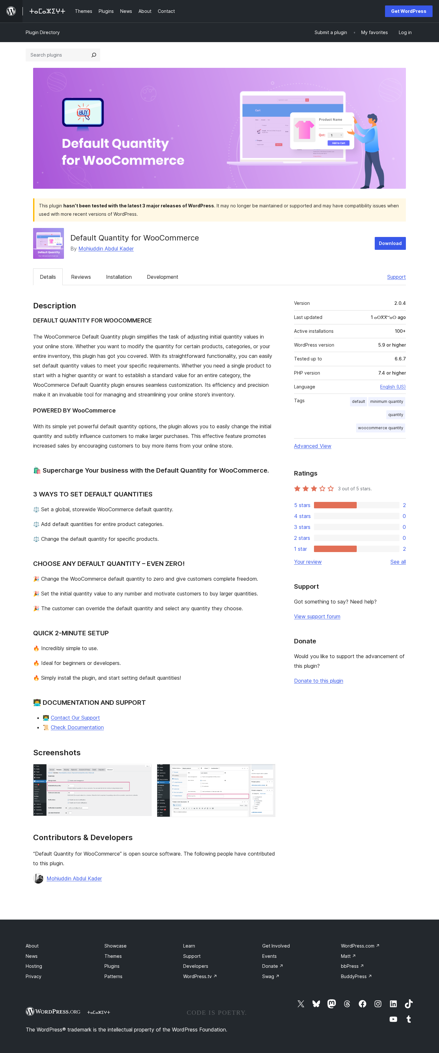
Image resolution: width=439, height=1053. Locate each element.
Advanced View (312, 446)
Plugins (112, 966)
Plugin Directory (43, 32)
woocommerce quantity (380, 427)
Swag (271, 976)
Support (396, 277)
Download (390, 243)
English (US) (393, 386)
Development (162, 277)
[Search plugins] (93, 55)
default (358, 401)
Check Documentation (77, 727)
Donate (272, 966)
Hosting (34, 966)
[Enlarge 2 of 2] (267, 772)
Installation (119, 277)
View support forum (317, 616)
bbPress (352, 966)
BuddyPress (356, 976)
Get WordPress (408, 11)
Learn (189, 946)
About (32, 946)
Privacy (33, 976)
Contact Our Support (75, 717)
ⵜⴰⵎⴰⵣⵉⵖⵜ (98, 1012)
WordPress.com (360, 946)
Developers (195, 966)
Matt (348, 956)
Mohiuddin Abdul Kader (106, 248)
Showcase (115, 946)
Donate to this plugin (318, 680)
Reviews (81, 277)
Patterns (113, 976)
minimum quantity (386, 401)
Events (269, 956)
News (32, 956)
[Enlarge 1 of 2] (143, 772)
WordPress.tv (200, 976)
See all (398, 561)
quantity (395, 414)
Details (48, 277)
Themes (113, 956)
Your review (308, 561)
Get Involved (276, 946)
